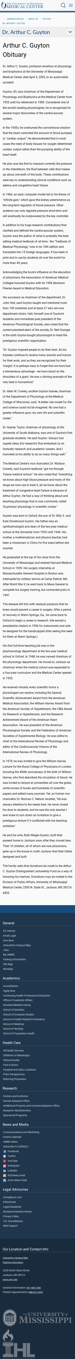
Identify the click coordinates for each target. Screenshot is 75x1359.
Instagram (12, 1165)
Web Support (10, 1225)
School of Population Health (19, 1033)
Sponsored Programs (15, 1115)
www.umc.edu (10, 1279)
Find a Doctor (10, 1065)
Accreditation (10, 986)
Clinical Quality (11, 1060)
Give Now (8, 940)
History (47, 19)
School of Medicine (13, 1024)
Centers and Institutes (15, 1096)
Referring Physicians (14, 1079)
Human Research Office (16, 1101)
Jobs (6, 950)
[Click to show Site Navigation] (71, 5)
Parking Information (14, 959)
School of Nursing (13, 1028)
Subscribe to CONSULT (16, 1146)
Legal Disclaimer (12, 1207)
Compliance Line (12, 1197)
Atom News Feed (16, 1180)
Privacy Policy (11, 1216)
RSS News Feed (15, 1175)
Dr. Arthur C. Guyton (13, 23)
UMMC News (10, 1141)
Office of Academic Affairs (17, 1000)
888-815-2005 (36, 1292)
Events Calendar (12, 1137)
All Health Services (13, 1050)
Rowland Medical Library (17, 1005)
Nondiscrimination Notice (17, 1211)
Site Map (8, 964)
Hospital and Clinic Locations (19, 1069)
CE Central (9, 931)
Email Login (9, 935)
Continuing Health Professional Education (26, 995)
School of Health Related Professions (24, 1019)
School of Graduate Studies (18, 1014)
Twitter (11, 1156)
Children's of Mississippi (16, 1055)
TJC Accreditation (13, 1221)
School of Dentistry (13, 1009)
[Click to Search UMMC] (63, 5)
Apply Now (9, 991)
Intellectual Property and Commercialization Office (31, 1105)
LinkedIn (11, 1170)
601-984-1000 (34, 1287)
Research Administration (17, 1110)
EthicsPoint (9, 1202)
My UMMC (9, 954)
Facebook (12, 1151)
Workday (8, 969)
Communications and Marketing (21, 1132)
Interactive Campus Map (17, 945)
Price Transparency (14, 1074)
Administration (15, 19)
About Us (33, 19)
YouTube (11, 1161)
